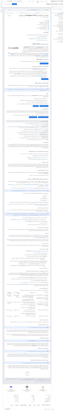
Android (61, 4)
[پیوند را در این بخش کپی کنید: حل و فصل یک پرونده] (41, 243)
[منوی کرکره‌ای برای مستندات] (35, 1)
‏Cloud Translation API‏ (33, 9)
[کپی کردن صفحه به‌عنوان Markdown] (44, 17)
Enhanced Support (33, 340)
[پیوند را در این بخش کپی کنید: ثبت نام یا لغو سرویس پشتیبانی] (36, 170)
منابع (52, 6)
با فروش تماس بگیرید (7, 4)
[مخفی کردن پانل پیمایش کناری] (53, 409)
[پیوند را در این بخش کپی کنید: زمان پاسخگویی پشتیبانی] (39, 288)
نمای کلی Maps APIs (47, 401)
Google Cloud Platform (23, 405)
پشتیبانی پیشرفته (42, 89)
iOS (33, 398)
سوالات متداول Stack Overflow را (41, 75)
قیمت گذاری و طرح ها (47, 398)
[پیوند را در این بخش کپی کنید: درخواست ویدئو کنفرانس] (39, 338)
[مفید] (8, 13)
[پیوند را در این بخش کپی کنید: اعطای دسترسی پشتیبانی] (39, 249)
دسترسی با (9, 209)
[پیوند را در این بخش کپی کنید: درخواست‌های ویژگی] (41, 109)
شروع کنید (14, 4)
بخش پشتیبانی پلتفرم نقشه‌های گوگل (40, 157)
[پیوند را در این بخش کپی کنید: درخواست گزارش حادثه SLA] (37, 348)
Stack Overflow (42, 36)
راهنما (62, 6)
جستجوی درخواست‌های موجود (44, 117)
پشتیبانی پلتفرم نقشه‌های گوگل (19, 219)
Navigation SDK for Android (52, 4)
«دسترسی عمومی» (44, 298)
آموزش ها (49, 396)
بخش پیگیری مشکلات (35, 86)
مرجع (59, 6)
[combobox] (17, 1)
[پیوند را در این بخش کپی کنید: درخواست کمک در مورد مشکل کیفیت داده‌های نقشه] (29, 360)
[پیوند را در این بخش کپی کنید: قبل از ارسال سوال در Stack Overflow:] (35, 59)
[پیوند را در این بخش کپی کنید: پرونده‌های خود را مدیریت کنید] (37, 227)
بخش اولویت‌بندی (26, 127)
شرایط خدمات (16, 401)
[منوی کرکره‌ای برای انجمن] (28, 1)
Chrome (34, 405)
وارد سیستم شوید (26, 50)
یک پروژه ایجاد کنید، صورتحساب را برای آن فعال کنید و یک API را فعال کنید (32, 282)
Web (33, 399)
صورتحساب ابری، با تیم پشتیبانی (32, 182)
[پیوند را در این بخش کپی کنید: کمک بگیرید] (43, 32)
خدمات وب (33, 401)
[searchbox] (58, 9)
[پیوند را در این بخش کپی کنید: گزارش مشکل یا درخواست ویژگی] (34, 83)
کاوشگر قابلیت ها (48, 399)
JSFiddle (18, 74)
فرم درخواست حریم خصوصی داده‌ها (21, 321)
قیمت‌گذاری (42, 1)
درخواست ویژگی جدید (33, 117)
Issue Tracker (28, 184)
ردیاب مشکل (35, 38)
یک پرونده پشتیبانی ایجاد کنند (18, 89)
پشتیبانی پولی (16, 399)
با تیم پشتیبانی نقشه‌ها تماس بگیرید (41, 40)
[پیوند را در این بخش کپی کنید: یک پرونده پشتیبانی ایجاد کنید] (37, 207)
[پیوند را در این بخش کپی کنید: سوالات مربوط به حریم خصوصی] (38, 319)
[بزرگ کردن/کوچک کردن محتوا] (44, 20)
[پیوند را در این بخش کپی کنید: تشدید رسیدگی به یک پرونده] (37, 324)
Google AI (16, 405)
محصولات (46, 1)
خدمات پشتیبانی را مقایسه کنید (24, 153)
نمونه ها (56, 6)
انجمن (30, 1)
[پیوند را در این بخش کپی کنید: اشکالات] (45, 93)
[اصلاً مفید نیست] (7, 13)
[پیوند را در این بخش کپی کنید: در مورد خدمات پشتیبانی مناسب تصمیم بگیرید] (28, 151)
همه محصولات (12, 405)
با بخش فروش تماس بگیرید (34, 175)
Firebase (30, 405)
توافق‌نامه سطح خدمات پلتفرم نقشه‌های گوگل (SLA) (32, 353)
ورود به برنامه (3, 1)
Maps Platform (57, 1)
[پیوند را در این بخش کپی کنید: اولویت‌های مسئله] (42, 142)
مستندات (38, 1)
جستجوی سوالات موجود (45, 63)
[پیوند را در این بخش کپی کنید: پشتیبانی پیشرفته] (41, 162)
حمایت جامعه (16, 398)
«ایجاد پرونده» (42, 217)
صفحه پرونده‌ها (41, 235)
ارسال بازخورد (9, 15)
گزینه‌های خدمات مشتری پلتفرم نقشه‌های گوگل (19, 190)
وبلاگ (33, 1)
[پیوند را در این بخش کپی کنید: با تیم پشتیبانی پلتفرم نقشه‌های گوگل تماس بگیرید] (26, 179)
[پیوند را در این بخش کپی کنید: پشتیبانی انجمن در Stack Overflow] (32, 44)
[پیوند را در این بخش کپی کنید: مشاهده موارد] (44, 233)
